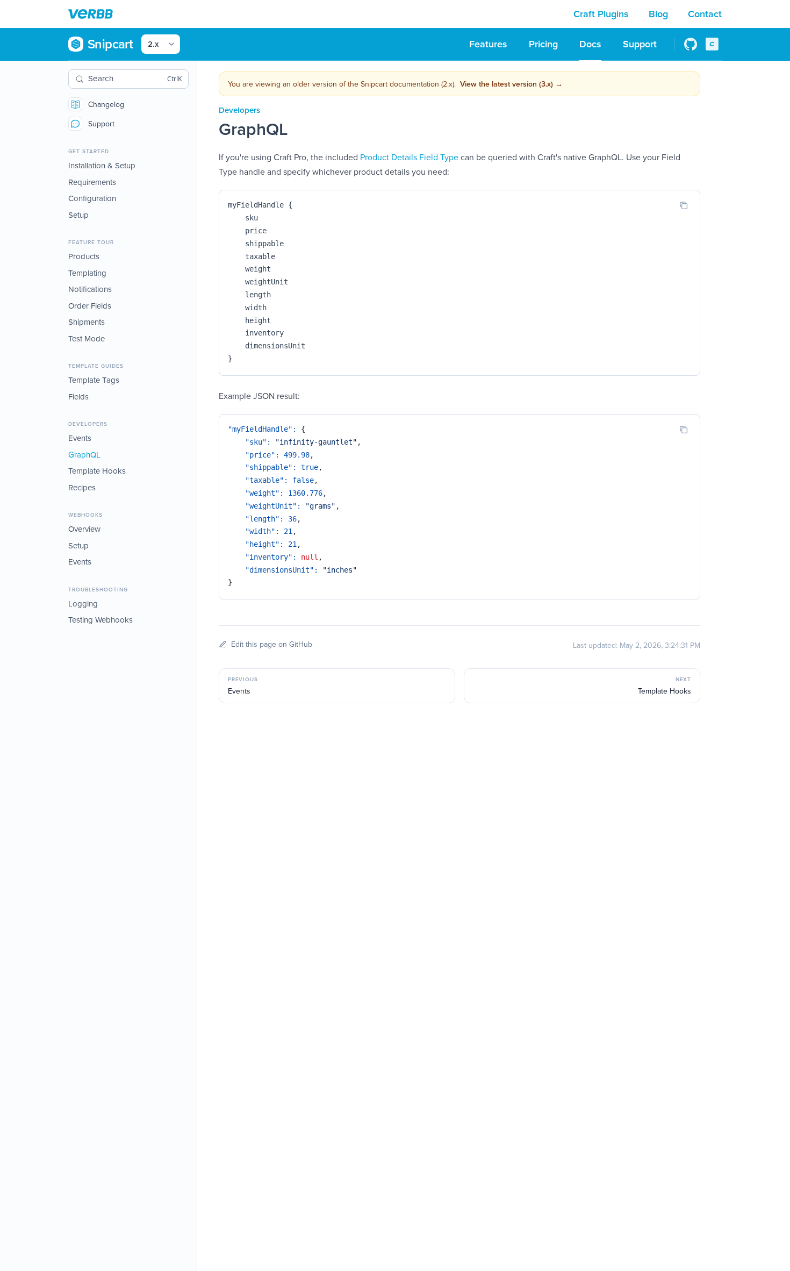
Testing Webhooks (100, 619)
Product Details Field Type (409, 157)
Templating (87, 273)
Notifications (90, 289)
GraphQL (84, 454)
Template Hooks (97, 470)
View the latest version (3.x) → (511, 83)
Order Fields (89, 305)
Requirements (92, 182)
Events (79, 438)
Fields (78, 396)
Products (83, 256)
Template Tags (93, 379)
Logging (83, 603)
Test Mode (86, 338)
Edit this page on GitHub (271, 644)
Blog (660, 13)
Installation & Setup (101, 165)
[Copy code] (683, 205)
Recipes (82, 487)
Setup (78, 214)
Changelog (106, 104)
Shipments (86, 321)
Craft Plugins (602, 13)
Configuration (92, 198)
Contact (705, 13)
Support (101, 123)
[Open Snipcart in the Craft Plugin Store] (712, 44)
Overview (84, 528)
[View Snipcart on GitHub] (690, 44)
